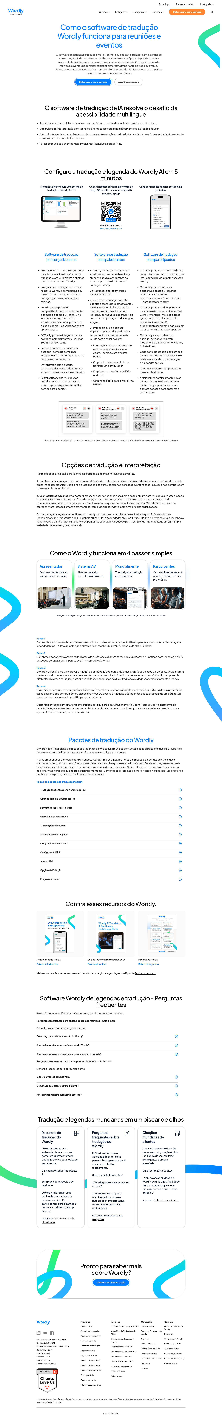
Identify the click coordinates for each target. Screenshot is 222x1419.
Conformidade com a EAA (121, 1356)
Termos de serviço (149, 1344)
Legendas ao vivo (88, 1351)
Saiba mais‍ (108, 1020)
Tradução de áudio (88, 1341)
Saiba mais (105, 1061)
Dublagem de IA (87, 1375)
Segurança (145, 1363)
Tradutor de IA (86, 1326)
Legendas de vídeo (89, 1355)
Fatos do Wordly (148, 1326)
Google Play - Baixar (172, 1344)
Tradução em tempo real (91, 1336)
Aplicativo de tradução (90, 1331)
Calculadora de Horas (173, 1353)
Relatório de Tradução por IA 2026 (125, 1326)
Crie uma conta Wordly (173, 1339)
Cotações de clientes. (166, 1200)
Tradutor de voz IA (88, 1380)
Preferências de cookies (151, 1358)
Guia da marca (116, 1376)
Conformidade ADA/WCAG (122, 1347)
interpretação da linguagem (117, 318)
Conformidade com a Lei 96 (122, 1361)
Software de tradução (90, 1346)
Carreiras (144, 1339)
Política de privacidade (150, 1349)
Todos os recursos (145, 973)
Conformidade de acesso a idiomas (122, 1340)
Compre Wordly (170, 1363)
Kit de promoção (118, 1371)
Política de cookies (149, 1353)
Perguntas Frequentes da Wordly (151, 1332)
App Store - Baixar (171, 1349)
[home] (16, 12)
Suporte (144, 1368)
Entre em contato (185, 4)
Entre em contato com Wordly (173, 1327)
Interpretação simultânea (91, 1385)
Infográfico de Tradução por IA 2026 (123, 1332)
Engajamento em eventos (121, 1366)
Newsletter (169, 1334)
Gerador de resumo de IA (91, 1370)
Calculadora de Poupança (174, 1358)
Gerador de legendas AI (90, 1360)
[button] (207, 4)
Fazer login (164, 4)
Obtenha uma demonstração (187, 12)
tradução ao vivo (100, 277)
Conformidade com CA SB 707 (123, 1351)
